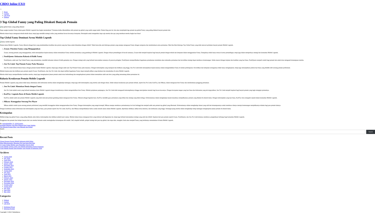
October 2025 (8, 167)
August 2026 (8, 157)
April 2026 (7, 160)
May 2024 (7, 192)
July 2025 (7, 172)
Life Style (7, 15)
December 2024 (9, 181)
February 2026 (8, 162)
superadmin (5, 123)
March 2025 (7, 176)
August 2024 (8, 186)
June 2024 (7, 190)
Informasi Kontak (9, 209)
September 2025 (9, 169)
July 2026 (7, 158)
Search (2, 129)
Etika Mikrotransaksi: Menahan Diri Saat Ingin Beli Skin (17, 143)
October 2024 (8, 185)
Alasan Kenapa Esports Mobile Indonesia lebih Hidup (16, 141)
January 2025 (8, 179)
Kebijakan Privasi (9, 207)
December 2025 (9, 165)
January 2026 (8, 164)
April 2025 (7, 174)
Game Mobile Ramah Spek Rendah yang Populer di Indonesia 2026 (21, 148)
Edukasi (6, 17)
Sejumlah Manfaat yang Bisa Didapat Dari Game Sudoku (17, 125)
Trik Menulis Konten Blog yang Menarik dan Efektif (16, 127)
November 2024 (9, 183)
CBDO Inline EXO (12, 4)
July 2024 (7, 188)
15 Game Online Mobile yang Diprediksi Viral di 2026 (17, 145)
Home (6, 12)
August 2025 (8, 171)
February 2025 (8, 178)
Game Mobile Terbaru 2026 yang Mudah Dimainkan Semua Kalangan (22, 146)
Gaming (6, 14)
